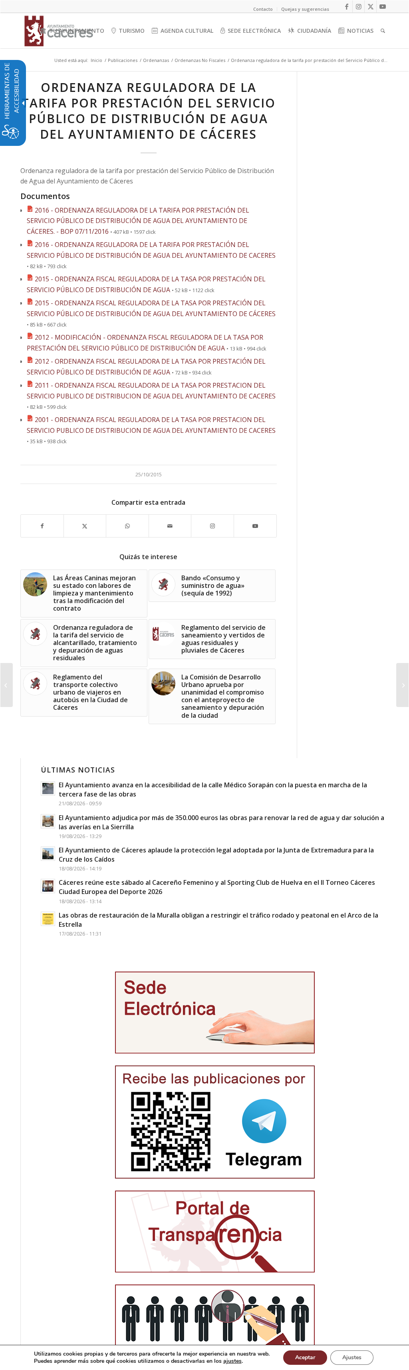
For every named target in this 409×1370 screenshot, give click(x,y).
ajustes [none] (232, 1361)
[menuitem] (72, 30)
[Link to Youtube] (383, 6)
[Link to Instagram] (358, 6)
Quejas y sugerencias (305, 9)
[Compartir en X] (85, 526)
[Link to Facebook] (346, 6)
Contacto (263, 9)
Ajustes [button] (351, 1357)
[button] (6, 685)
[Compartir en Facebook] (42, 526)
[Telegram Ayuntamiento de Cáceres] (215, 1122)
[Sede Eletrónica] (215, 1012)
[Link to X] (370, 6)
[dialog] (204, 1357)
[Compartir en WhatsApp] (127, 526)
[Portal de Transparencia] (215, 1231)
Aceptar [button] (305, 1357)
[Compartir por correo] (170, 526)
